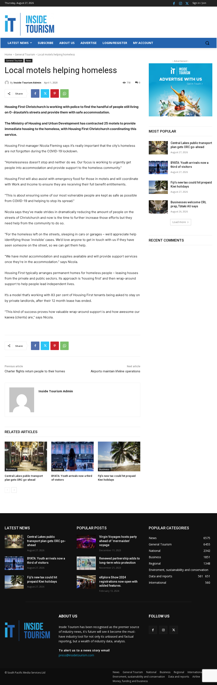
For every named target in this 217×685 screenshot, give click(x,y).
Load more (179, 222)
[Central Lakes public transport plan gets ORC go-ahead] (26, 456)
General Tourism (25, 54)
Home (8, 54)
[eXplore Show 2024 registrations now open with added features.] (86, 582)
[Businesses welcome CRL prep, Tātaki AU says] (158, 207)
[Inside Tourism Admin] (7, 83)
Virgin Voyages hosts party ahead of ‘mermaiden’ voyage (118, 541)
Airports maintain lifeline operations (115, 371)
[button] (207, 43)
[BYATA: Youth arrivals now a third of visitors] (72, 456)
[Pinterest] (54, 93)
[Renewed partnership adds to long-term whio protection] (86, 563)
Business (11, 469)
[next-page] (14, 490)
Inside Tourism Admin (27, 82)
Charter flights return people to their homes (35, 371)
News (28, 60)
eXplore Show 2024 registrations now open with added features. (118, 581)
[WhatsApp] (64, 93)
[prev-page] (7, 490)
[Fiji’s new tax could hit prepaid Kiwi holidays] (119, 456)
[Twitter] (187, 3)
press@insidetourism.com (76, 655)
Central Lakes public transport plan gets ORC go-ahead (46, 541)
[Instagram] (180, 3)
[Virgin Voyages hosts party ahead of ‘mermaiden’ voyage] (86, 541)
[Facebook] (174, 3)
